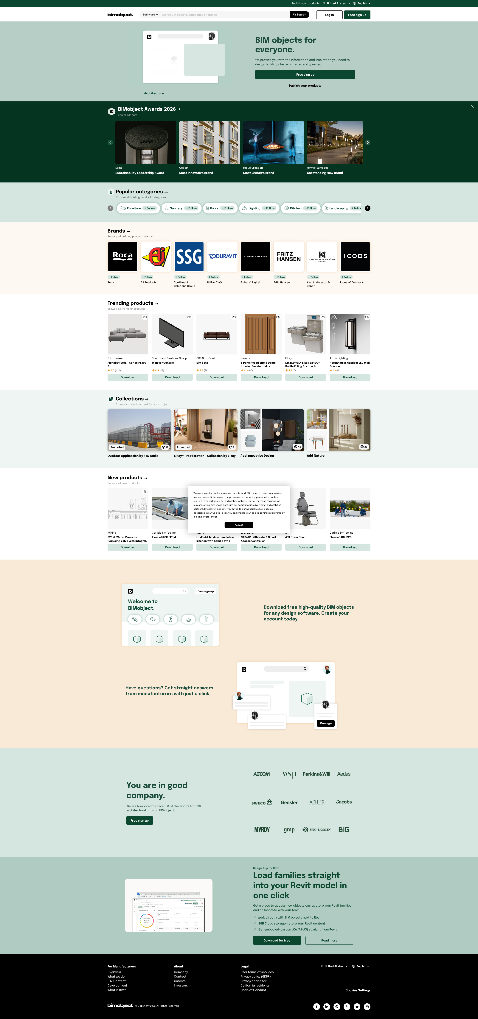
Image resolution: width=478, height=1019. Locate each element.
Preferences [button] (210, 516)
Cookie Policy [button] (219, 513)
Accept (239, 525)
